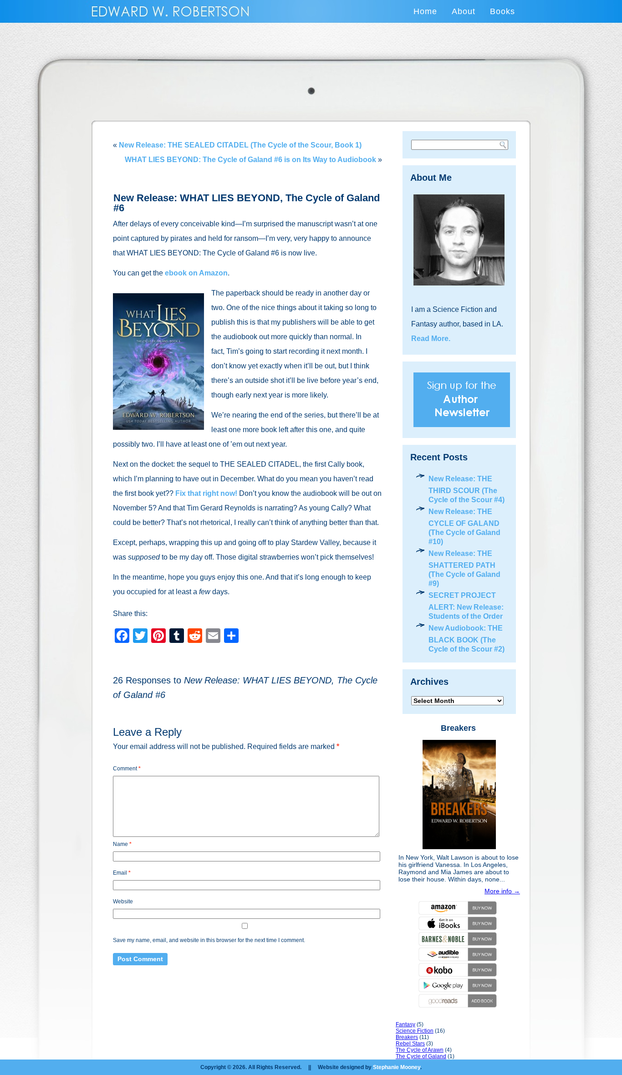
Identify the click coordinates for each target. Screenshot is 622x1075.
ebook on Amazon (196, 273)
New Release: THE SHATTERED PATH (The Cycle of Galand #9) (464, 568)
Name (122, 844)
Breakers (458, 728)
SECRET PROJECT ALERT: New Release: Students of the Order (466, 605)
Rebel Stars (410, 1043)
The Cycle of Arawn (420, 1050)
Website (123, 901)
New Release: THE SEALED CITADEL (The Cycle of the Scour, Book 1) (240, 145)
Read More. (430, 338)
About (463, 11)
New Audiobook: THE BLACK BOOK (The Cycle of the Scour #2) (466, 638)
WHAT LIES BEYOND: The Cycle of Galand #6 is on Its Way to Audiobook (250, 159)
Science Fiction (414, 1031)
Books (502, 11)
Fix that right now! (206, 493)
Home (425, 11)
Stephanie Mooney (396, 1067)
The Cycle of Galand (421, 1056)
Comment (127, 768)
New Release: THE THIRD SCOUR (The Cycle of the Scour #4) (466, 489)
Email (122, 873)
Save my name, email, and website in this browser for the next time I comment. (209, 940)
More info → (502, 891)
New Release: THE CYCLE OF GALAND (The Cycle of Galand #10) (464, 526)
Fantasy (405, 1024)
